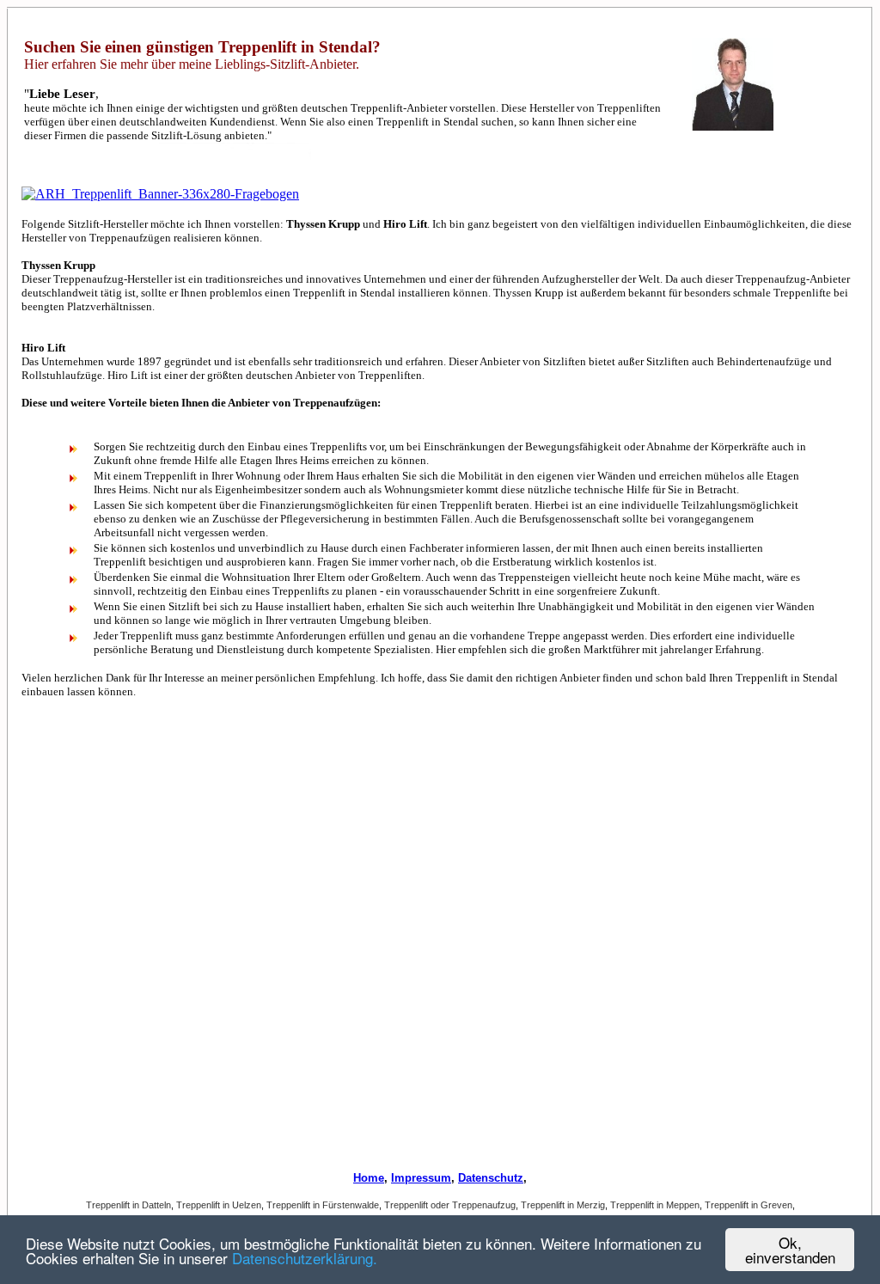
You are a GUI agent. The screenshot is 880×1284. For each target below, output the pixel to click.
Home (368, 1177)
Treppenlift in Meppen (655, 1205)
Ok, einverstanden (790, 1250)
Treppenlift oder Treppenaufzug (450, 1205)
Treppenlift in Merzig (563, 1205)
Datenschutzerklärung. (304, 1258)
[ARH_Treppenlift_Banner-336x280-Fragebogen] (160, 193)
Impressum (421, 1177)
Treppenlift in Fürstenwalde (322, 1205)
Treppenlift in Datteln (128, 1205)
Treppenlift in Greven (748, 1205)
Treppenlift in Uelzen (218, 1205)
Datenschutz (490, 1177)
